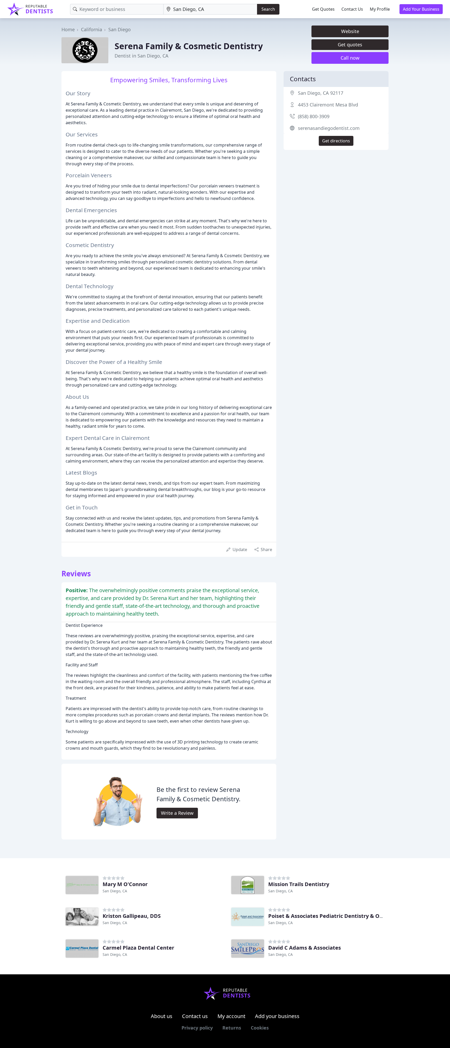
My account (231, 1016)
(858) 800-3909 (313, 116)
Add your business (277, 1016)
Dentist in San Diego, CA (141, 56)
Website (350, 31)
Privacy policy (197, 1028)
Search (268, 9)
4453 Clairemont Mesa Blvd (328, 105)
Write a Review (177, 813)
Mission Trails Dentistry (298, 884)
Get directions (336, 141)
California (91, 29)
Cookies (260, 1028)
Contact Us (352, 9)
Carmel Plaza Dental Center (138, 947)
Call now (350, 58)
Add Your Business (421, 9)
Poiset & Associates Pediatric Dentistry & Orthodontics (339, 915)
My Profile (380, 9)
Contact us (195, 1016)
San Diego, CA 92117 (320, 93)
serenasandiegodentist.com (329, 128)
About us (161, 1016)
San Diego (119, 29)
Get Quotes (323, 9)
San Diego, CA (115, 890)
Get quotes (350, 44)
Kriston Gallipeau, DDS (132, 915)
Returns (231, 1028)
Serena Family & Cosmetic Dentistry (189, 46)
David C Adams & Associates (304, 947)
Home (68, 29)
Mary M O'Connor (125, 884)
